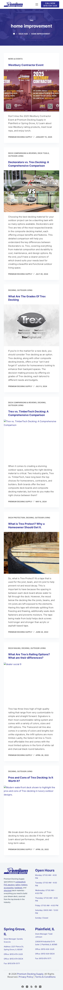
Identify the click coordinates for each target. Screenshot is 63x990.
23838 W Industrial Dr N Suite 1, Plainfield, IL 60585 (46, 943)
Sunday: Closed (41, 918)
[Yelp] (31, 987)
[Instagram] (27, 987)
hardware (18, 888)
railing (17, 885)
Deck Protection (16, 517)
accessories (9, 888)
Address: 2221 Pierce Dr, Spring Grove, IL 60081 (14, 948)
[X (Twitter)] (40, 987)
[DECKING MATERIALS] (14, 34)
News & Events (15, 59)
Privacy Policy (26, 976)
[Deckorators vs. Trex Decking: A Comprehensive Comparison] (31, 191)
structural (8, 890)
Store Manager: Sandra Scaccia (13, 940)
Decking (12, 290)
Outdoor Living (15, 156)
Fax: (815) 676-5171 (12, 963)
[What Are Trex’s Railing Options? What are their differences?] (31, 683)
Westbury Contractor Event (26, 65)
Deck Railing (14, 648)
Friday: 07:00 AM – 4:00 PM (46, 905)
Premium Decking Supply (30, 973)
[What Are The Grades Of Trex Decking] (31, 325)
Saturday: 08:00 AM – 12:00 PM (46, 911)
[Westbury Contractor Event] (31, 90)
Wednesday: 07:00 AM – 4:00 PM (45, 891)
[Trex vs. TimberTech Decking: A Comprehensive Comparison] (31, 440)
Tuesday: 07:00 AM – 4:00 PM (46, 884)
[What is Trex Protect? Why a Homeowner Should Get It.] (31, 553)
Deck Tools (43, 153)
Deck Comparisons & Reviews (22, 153)
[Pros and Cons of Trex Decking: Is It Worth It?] (31, 807)
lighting (24, 885)
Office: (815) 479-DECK (13, 959)
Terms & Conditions (45, 976)
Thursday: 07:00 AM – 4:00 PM (46, 899)
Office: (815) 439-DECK (45, 954)
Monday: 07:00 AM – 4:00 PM (46, 876)
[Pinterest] (36, 987)
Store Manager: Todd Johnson (43, 935)
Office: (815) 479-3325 (13, 954)
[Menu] (36, 4)
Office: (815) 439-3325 (44, 949)
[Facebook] (23, 987)
